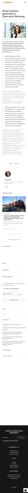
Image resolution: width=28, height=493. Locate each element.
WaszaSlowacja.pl (14, 478)
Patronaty (14, 463)
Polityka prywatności (14, 465)
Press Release (13, 19)
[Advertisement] (14, 375)
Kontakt (14, 462)
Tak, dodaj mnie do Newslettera (11, 288)
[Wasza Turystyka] (7, 2)
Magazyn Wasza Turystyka (14, 475)
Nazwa (4, 263)
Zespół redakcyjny (14, 467)
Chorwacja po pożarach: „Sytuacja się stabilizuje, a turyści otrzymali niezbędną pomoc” (14, 217)
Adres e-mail (5, 270)
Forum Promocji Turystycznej (14, 476)
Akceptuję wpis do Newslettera (10, 440)
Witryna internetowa (7, 276)
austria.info (16, 163)
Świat (18, 19)
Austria (10, 163)
